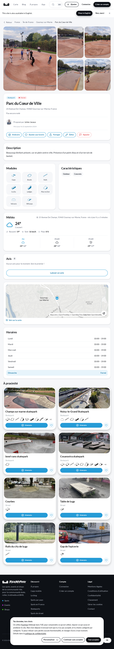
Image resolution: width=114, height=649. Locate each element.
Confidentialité (94, 595)
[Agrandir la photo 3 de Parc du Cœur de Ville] (98, 42)
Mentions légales (95, 586)
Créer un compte (102, 4)
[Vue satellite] (104, 313)
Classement (93, 600)
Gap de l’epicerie (69, 546)
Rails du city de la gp (16, 546)
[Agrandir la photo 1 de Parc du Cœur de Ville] (29, 58)
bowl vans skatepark (16, 456)
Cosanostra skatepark (72, 456)
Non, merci (100, 13)
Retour (9, 22)
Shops (7, 609)
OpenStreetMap (97, 314)
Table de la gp (67, 501)
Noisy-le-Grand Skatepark (74, 411)
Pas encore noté (13, 113)
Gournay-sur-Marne (44, 22)
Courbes (10, 501)
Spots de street (37, 613)
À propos (34, 4)
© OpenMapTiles (76, 314)
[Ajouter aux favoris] (51, 425)
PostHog (24, 625)
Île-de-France (28, 22)
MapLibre (53, 314)
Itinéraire (28, 425)
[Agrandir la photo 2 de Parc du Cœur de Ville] (71, 42)
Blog (24, 4)
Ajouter (74, 4)
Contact (91, 609)
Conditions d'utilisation (98, 591)
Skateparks (35, 609)
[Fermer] (109, 13)
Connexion (86, 4)
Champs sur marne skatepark (21, 411)
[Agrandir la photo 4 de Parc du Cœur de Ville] (71, 75)
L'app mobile (36, 591)
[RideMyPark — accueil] (6, 4)
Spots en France (37, 604)
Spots (6, 600)
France (17, 22)
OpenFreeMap (64, 314)
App (43, 4)
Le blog (34, 595)
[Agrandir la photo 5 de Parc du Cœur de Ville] (98, 75)
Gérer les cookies (95, 604)
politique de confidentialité (35, 633)
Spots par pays (37, 600)
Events (7, 605)
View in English (84, 13)
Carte (15, 4)
